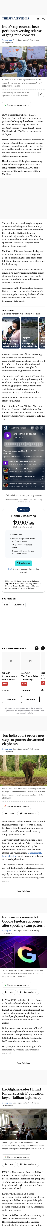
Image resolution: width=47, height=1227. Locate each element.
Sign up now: (7, 40)
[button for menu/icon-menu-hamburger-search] (43, 18)
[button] (38, 18)
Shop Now (11, 699)
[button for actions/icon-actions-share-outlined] (41, 94)
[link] (15, 18)
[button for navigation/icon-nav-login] (38, 18)
